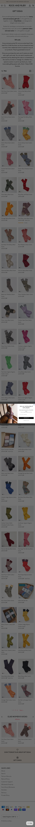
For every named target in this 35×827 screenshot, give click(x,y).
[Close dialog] (33, 404)
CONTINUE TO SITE (26, 420)
